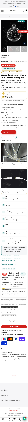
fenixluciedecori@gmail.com (20, 1)
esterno (12, 359)
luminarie (22, 359)
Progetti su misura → (6, 140)
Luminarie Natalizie (21, 356)
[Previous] (3, 29)
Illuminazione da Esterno (19, 354)
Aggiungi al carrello (9, 132)
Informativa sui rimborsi (14, 415)
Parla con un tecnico (9, 137)
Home (2, 16)
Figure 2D (10, 354)
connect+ (7, 359)
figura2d (17, 359)
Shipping (11, 61)
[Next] (24, 29)
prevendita (4, 361)
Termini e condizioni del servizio (17, 413)
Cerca (5, 413)
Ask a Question (5, 349)
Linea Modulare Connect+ (8, 356)
